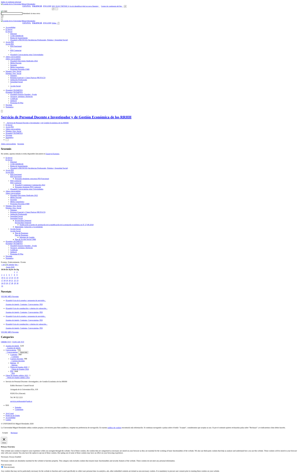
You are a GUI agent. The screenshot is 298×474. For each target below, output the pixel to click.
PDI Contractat (15, 50)
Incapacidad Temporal (23, 221)
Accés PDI (10, 42)
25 (4, 283)
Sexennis (13, 65)
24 (2, 283)
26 (7, 283)
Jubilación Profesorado (18, 80)
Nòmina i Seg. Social (13, 71)
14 (12, 278)
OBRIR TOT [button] (6, 342)
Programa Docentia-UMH (19, 69)
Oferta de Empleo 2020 (18, 367)
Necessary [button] (5, 457)
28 (12, 283)
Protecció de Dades (13, 416)
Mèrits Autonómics (17, 67)
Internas (13, 363)
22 (15, 280)
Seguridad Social (16, 82)
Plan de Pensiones (21, 233)
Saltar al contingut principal (11, 2)
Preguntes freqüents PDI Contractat (28, 187)
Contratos (13, 355)
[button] (9, 32)
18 (4, 280)
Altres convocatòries (13, 57)
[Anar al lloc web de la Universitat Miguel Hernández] (18, 4)
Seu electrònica (60, 6)
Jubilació (13, 101)
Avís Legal (10, 413)
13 (10, 278)
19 (7, 280)
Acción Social (15, 86)
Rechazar (14, 433)
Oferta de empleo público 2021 (17, 376)
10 (2, 278)
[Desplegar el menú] (56, 9)
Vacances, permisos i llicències (21, 96)
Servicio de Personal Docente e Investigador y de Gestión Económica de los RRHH (66, 117)
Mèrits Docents (15, 63)
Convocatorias (11, 350)
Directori (13, 34)
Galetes (8, 420)
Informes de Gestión (27, 237)
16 (17, 278)
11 (4, 278)
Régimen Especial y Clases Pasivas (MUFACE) (28, 78)
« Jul (3, 265)
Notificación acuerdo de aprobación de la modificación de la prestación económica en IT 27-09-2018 (56, 225)
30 (17, 283)
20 (10, 280)
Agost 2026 (10, 267)
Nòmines (13, 76)
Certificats (14, 99)
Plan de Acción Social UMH (25, 239)
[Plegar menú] (58, 23)
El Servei (9, 29)
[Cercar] (2, 16)
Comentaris (19, 409)
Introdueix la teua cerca (31, 13)
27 (10, 283)
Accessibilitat (10, 27)
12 (7, 278)
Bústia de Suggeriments (19, 38)
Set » (16, 265)
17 (2, 280)
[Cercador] (125, 6)
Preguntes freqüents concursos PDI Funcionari (32, 179)
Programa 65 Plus (16, 103)
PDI (11, 371)
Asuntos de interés (12, 346)
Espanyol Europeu (52, 154)
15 (15, 278)
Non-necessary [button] (6, 465)
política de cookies (114, 428)
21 (12, 280)
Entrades (18, 407)
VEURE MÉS (10, 297)
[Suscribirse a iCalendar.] (9, 265)
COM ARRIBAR (16, 36)
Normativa (9, 107)
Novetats (9, 105)
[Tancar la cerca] (2, 18)
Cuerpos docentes (16, 359)
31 (2, 286)
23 (17, 280)
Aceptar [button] (5, 433)
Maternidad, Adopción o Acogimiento (29, 227)
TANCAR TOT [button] (18, 342)
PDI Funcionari (16, 46)
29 (15, 283)
